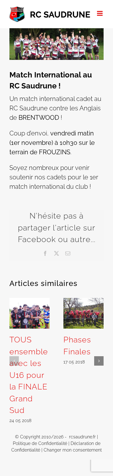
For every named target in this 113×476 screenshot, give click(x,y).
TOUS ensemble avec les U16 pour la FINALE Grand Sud (28, 375)
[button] (14, 361)
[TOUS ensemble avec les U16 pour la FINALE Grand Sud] (29, 301)
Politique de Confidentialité (40, 443)
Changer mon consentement (73, 449)
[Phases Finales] (83, 301)
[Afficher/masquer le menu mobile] (100, 13)
